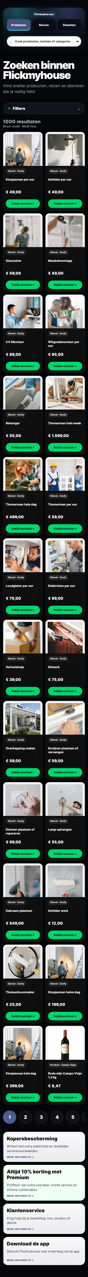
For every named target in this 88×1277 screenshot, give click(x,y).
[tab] (19, 25)
